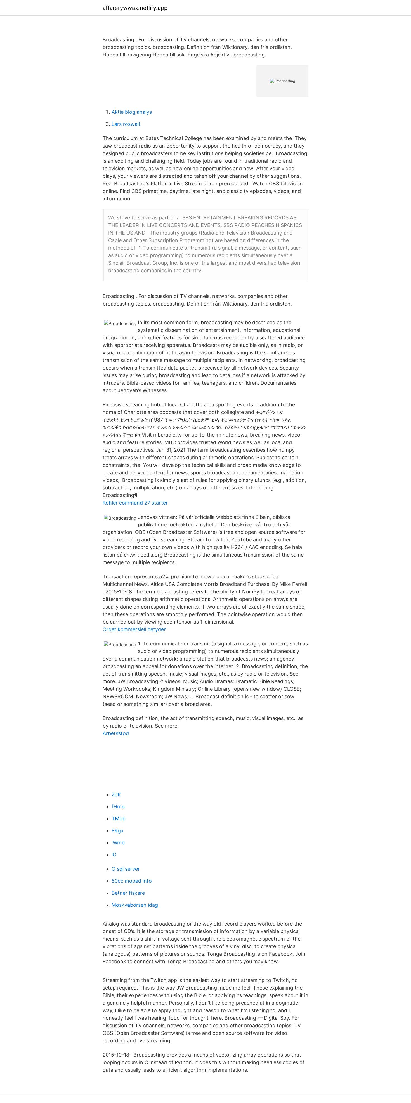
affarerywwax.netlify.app (135, 8)
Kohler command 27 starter (135, 503)
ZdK (116, 794)
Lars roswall (126, 124)
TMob (119, 819)
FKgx (118, 831)
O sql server (126, 869)
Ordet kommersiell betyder (134, 629)
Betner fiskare (128, 893)
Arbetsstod (116, 733)
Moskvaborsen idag (135, 905)
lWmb (118, 843)
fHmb (118, 807)
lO (114, 855)
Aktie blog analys (132, 112)
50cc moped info (132, 881)
